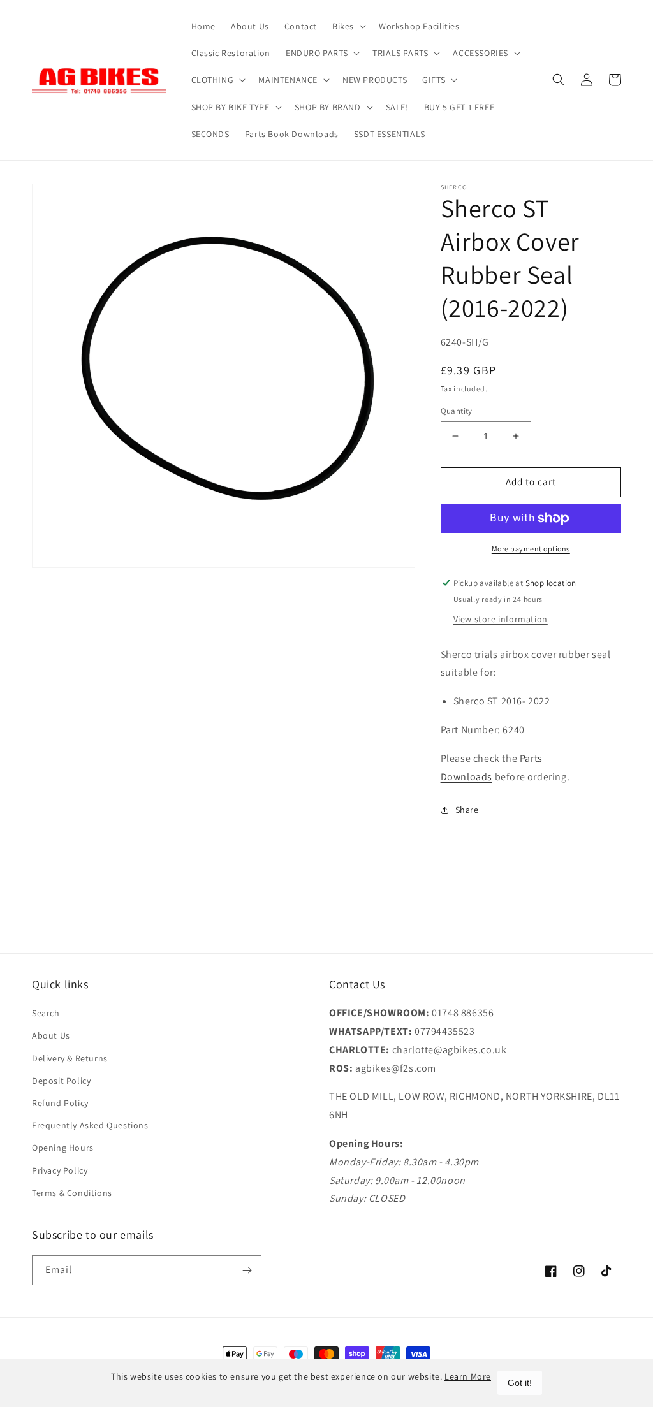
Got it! (520, 1383)
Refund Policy (60, 1103)
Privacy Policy (59, 1170)
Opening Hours (63, 1147)
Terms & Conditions (72, 1193)
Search (46, 1013)
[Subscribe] (247, 1270)
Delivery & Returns (70, 1058)
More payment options (531, 548)
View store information (500, 619)
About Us (51, 1035)
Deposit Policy (61, 1080)
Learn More (467, 1376)
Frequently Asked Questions (90, 1125)
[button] (348, 26)
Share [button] (467, 809)
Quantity (457, 410)
